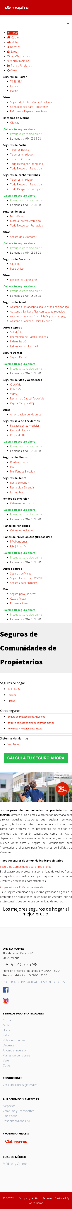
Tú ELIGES (16, 81)
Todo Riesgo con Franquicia (26, 164)
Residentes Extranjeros (23, 279)
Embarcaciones (19, 603)
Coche (7, 1020)
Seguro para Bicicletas (23, 594)
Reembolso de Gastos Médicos (29, 337)
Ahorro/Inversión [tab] (19, 61)
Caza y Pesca (18, 598)
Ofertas (14, 122)
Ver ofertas (13, 744)
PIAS (12, 467)
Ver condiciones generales (20, 1085)
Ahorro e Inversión (15, 1050)
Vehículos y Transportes (18, 1111)
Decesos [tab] (14, 47)
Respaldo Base (19, 435)
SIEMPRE (15, 264)
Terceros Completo (21, 159)
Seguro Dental (18, 357)
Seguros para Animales (23, 583)
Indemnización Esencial (24, 346)
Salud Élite (16, 332)
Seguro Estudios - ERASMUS (26, 578)
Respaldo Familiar (20, 430)
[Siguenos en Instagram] (36, 1001)
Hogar (7, 1030)
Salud (6, 1035)
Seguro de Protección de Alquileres (31, 102)
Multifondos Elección (22, 471)
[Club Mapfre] (36, 1141)
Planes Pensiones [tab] (21, 65)
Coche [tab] (14, 37)
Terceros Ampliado (21, 154)
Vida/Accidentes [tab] (20, 56)
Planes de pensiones (16, 1055)
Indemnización (19, 341)
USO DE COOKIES (53, 982)
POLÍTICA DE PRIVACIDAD (20, 982)
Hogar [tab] (14, 33)
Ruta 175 (15, 389)
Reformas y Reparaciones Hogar (29, 111)
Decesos (9, 1045)
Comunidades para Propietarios (29, 107)
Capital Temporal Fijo (22, 403)
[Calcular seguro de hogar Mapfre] (36, 758)
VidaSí (13, 394)
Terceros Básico (19, 149)
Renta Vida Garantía (22, 487)
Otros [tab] (13, 70)
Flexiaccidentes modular (24, 425)
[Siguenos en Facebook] (36, 990)
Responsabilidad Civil (16, 1121)
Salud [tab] (13, 51)
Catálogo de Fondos (22, 503)
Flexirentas (16, 492)
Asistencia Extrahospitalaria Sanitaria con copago (39, 307)
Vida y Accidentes (14, 1040)
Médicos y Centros (15, 1164)
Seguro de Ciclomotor (23, 237)
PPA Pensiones (19, 541)
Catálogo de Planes (21, 530)
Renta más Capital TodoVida (27, 398)
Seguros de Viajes (20, 573)
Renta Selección (19, 482)
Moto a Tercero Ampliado (25, 221)
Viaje (6, 1060)
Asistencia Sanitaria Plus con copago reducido (37, 311)
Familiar (14, 86)
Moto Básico (17, 216)
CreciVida (15, 384)
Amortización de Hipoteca (25, 414)
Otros (6, 1065)
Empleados (10, 1116)
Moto (6, 1025)
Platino (14, 91)
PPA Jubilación (18, 546)
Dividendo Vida (19, 462)
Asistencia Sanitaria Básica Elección (31, 321)
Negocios (9, 1106)
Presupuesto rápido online (26, 134)
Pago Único (17, 268)
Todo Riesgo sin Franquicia (26, 168)
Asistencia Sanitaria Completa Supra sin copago (38, 316)
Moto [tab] (14, 42)
